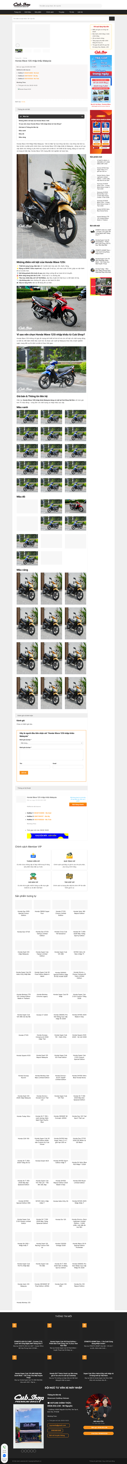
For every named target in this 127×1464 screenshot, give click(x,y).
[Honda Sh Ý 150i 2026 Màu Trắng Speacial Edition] (42, 1212)
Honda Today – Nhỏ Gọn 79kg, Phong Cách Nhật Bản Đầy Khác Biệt (103, 270)
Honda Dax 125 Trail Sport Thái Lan (79, 1117)
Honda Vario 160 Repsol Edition (79, 912)
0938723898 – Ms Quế (31, 73)
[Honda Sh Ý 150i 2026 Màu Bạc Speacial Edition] (23, 1174)
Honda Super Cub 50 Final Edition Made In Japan (42, 974)
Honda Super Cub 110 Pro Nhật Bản (23, 1265)
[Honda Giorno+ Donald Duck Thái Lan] (42, 1089)
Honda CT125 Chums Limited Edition (61, 913)
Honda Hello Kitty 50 (60, 1201)
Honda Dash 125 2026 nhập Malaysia (23, 1097)
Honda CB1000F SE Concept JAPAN (61, 1117)
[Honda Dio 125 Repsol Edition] (79, 1277)
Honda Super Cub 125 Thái (60, 1097)
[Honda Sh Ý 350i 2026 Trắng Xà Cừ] (23, 1154)
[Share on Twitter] (25, 1451)
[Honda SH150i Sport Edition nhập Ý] (60, 1154)
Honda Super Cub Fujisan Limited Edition (42, 954)
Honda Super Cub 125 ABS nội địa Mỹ (23, 1016)
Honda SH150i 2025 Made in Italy (79, 1016)
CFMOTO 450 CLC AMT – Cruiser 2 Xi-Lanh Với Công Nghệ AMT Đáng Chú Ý (103, 232)
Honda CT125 (23, 1035)
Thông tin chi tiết (24, 109)
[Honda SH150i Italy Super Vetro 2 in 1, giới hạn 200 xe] (60, 1131)
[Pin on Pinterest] (31, 1451)
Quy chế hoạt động (109, 1461)
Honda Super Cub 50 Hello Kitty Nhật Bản (23, 973)
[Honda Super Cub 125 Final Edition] (60, 1048)
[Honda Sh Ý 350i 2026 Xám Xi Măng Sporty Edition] (60, 1257)
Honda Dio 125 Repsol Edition (79, 1285)
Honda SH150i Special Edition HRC (23, 1202)
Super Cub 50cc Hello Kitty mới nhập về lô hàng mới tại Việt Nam (99, 1374)
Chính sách (50, 12)
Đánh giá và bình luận (25, 715)
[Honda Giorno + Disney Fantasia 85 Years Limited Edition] (79, 965)
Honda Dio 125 (61, 1219)
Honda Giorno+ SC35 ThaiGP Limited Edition (60, 1077)
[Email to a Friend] (28, 1451)
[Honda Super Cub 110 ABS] (42, 1257)
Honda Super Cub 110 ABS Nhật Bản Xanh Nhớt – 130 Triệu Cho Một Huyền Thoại (102, 261)
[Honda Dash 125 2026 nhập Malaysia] (23, 1089)
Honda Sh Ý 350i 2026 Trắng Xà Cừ (23, 1162)
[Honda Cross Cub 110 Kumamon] (60, 925)
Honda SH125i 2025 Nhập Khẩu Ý (79, 1202)
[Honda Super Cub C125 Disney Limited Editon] (23, 1212)
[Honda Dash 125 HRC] (60, 1277)
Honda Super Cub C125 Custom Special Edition (79, 1057)
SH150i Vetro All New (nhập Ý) (79, 953)
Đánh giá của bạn (26, 739)
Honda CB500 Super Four (42, 912)
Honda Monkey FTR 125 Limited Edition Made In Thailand (23, 996)
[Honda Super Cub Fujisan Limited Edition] (42, 945)
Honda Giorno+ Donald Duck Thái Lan (42, 1098)
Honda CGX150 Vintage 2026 (60, 1244)
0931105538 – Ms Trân (32, 78)
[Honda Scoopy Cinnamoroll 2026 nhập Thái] (42, 1028)
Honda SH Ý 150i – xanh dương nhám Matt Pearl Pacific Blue (42, 1119)
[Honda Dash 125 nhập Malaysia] (23, 945)
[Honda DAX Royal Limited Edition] (79, 1174)
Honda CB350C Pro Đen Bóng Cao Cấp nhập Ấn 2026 (61, 1017)
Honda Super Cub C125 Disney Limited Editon (23, 1221)
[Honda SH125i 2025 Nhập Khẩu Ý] (79, 1194)
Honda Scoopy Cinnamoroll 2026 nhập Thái (42, 1037)
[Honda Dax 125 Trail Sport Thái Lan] (79, 1109)
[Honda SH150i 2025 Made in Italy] (79, 1008)
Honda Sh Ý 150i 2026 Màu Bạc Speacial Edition (23, 1183)
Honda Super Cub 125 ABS (60, 953)
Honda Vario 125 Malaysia (23, 1285)
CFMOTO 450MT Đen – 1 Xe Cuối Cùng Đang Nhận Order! (103, 251)
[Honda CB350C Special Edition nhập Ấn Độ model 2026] (60, 966)
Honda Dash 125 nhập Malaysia (23, 953)
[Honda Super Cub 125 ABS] (60, 945)
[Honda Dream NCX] (42, 1154)
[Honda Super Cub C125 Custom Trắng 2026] (79, 987)
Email (54, 763)
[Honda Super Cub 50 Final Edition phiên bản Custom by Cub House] (42, 1131)
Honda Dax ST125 (23, 932)
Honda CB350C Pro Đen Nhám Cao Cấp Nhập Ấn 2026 (79, 1266)
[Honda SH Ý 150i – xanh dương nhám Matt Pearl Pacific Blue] (42, 1109)
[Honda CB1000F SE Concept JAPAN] (60, 1109)
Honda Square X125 (23, 1055)
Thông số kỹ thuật (24, 788)
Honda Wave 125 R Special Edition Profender (79, 1245)
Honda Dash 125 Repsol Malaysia (42, 1056)
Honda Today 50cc (23, 1116)
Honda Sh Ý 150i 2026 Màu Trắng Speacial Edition (42, 1221)
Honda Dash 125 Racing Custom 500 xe (42, 1245)
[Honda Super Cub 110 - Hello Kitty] (60, 1028)
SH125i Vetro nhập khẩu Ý (42, 1202)
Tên (21, 763)
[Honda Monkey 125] (23, 1295)
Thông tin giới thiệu (95, 1461)
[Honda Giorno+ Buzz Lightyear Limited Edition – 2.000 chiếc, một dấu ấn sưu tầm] (79, 1212)
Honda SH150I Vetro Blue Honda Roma (79, 1077)
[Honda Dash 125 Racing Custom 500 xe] (42, 1237)
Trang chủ (17, 12)
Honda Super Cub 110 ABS (42, 1265)
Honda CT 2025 (42, 1015)
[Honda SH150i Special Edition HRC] (23, 1194)
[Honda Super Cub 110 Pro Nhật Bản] (23, 1257)
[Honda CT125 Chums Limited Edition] (60, 904)
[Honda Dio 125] (60, 1212)
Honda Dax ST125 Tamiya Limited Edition (42, 934)
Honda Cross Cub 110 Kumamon (60, 933)
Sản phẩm (38, 12)
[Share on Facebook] (22, 1451)
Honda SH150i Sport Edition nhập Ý (60, 1162)
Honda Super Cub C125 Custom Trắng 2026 (79, 996)
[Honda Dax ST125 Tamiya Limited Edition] (42, 925)
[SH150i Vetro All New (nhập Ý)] (79, 945)
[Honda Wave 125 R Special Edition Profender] (79, 1237)
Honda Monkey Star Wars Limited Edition (42, 1077)
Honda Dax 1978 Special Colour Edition (23, 913)
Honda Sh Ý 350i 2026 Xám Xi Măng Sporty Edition (60, 1266)
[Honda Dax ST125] (23, 925)
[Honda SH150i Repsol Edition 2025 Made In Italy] (60, 1174)
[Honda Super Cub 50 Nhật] (60, 987)
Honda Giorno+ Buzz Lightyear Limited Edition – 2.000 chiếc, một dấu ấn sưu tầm (79, 1223)
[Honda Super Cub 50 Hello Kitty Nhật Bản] (23, 965)
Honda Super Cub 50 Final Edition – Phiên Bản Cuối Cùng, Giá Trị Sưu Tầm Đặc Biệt (102, 242)
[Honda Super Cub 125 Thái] (60, 1089)
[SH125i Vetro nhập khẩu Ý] (42, 1194)
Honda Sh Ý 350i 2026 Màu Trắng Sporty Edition (79, 934)
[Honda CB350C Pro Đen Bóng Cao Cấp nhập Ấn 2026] (60, 1008)
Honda (25, 58)
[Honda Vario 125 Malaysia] (23, 1277)
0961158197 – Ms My (31, 76)
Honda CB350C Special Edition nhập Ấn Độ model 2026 (61, 974)
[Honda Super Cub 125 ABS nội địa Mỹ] (23, 1008)
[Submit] (101, 6)
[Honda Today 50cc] (23, 1109)
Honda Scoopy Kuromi (23, 1077)
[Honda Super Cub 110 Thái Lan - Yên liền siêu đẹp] (42, 1174)
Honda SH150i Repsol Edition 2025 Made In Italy (61, 1183)
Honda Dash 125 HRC (61, 1285)
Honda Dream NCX (42, 1161)
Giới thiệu (28, 12)
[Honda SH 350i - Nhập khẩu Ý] (23, 1237)
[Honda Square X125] (23, 1048)
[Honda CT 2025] (42, 1008)
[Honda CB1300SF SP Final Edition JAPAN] (42, 1277)
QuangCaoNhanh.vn (35, 1461)
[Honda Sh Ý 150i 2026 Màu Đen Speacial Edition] (79, 1089)
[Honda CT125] (23, 1028)
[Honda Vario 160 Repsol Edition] (79, 904)
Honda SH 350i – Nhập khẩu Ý (24, 1244)
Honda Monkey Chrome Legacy (42, 995)
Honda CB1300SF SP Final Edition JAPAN (42, 1285)
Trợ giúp (61, 12)
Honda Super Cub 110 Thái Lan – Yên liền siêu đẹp (42, 1183)
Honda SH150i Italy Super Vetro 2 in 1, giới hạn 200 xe (60, 1140)
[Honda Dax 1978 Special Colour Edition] (23, 904)
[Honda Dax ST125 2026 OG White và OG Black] (79, 1131)
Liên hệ (80, 12)
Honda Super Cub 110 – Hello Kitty (60, 1036)
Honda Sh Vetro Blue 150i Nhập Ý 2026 (79, 1163)
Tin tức (71, 12)
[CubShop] (24, 5)
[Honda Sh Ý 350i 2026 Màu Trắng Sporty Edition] (79, 925)
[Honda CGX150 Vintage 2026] (60, 1237)
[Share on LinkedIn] (34, 1451)
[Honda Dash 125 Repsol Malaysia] (42, 1048)
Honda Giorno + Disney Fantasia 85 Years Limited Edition (79, 975)
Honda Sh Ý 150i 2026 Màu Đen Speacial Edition (79, 1098)
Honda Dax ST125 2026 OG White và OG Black (79, 1140)
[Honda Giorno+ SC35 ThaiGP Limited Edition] (60, 1069)
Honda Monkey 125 (23, 1302)
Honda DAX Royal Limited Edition (79, 1182)
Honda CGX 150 (23, 1138)
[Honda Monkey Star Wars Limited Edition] (42, 1069)
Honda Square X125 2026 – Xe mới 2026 (79, 1036)
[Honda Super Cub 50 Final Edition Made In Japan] (42, 965)
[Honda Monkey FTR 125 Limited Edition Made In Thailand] (23, 987)
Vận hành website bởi (20, 1461)
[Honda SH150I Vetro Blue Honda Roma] (79, 1069)
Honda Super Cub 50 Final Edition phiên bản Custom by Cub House (42, 1141)
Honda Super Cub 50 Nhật (60, 995)
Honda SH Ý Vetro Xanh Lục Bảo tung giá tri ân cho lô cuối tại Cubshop (63, 1374)
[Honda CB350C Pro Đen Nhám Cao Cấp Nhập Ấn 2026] (79, 1257)
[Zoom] (17, 45)
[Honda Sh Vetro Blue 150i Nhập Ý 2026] (79, 1154)
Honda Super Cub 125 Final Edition (60, 1056)
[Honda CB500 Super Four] (42, 904)
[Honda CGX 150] (23, 1131)
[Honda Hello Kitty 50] (60, 1194)
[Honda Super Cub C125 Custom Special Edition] (79, 1048)
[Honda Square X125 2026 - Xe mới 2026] (79, 1028)
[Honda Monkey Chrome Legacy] (42, 987)
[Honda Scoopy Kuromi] (23, 1069)
